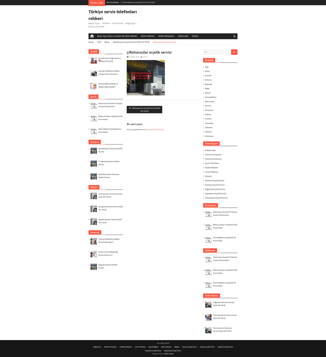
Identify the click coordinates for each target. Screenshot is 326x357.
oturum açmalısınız (155, 129)
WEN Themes (169, 354)
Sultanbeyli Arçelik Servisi (216, 198)
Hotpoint (209, 110)
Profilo (208, 118)
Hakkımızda (183, 36)
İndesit (208, 114)
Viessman (209, 136)
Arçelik (208, 75)
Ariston (208, 80)
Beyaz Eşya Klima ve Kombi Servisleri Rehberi (117, 36)
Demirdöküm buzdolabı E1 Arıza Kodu (138, 2)
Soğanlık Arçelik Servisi (215, 189)
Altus (207, 71)
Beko (207, 88)
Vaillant (208, 131)
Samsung (209, 123)
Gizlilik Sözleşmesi (166, 36)
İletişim (195, 36)
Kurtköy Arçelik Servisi (215, 185)
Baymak (208, 84)
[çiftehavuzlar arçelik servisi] (146, 94)
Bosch (207, 93)
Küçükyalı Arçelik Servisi (215, 193)
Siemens (209, 127)
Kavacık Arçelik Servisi (214, 180)
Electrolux (209, 101)
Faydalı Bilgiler (211, 167)
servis (145, 57)
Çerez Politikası (147, 36)
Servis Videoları (211, 172)
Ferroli (208, 105)
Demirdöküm (210, 97)
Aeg (206, 67)
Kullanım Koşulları (213, 154)
